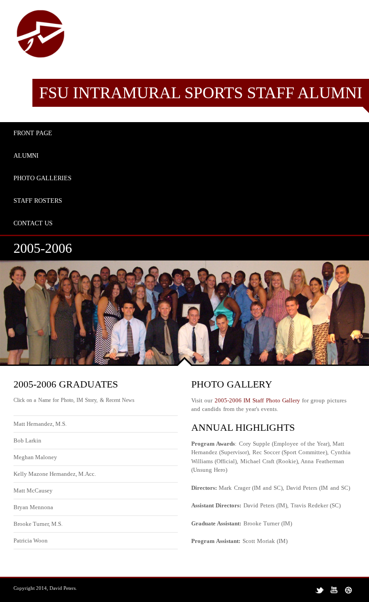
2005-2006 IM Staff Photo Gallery (257, 400)
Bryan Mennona (33, 507)
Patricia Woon (31, 540)
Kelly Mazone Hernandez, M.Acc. (55, 473)
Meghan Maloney (35, 457)
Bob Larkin (27, 440)
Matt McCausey (33, 490)
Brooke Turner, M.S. (38, 523)
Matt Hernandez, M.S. (40, 423)
